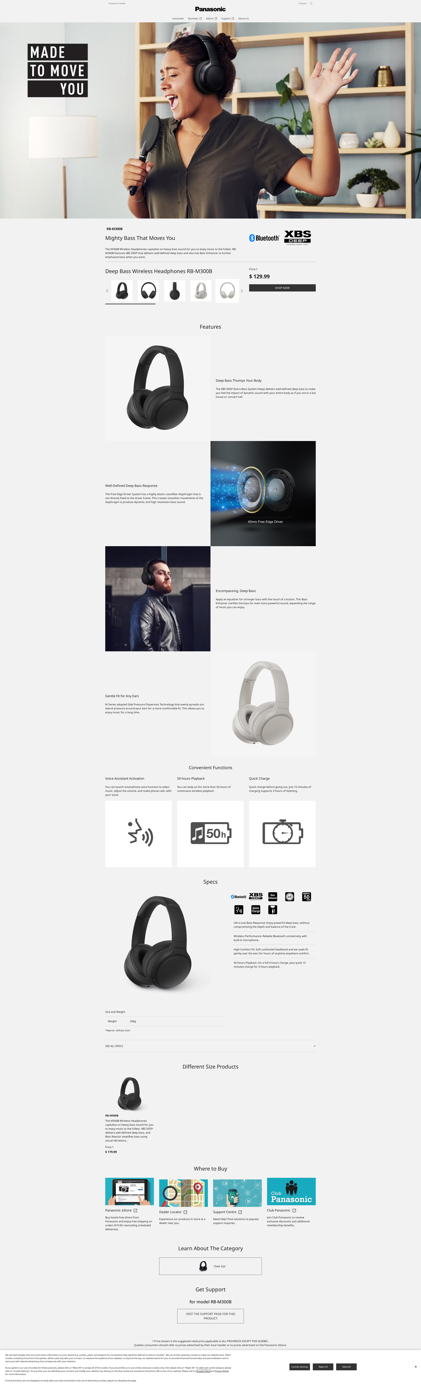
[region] (210, 1367)
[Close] (415, 1366)
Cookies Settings (299, 1366)
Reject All (323, 1366)
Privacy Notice (222, 1371)
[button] (122, 291)
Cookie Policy (203, 1371)
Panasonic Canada (117, 3)
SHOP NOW (282, 288)
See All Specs (114, 1046)
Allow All (346, 1366)
